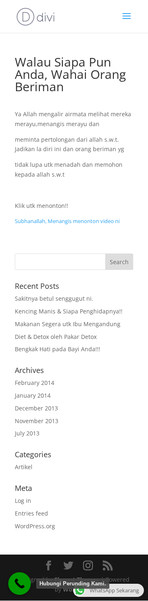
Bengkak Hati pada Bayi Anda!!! (57, 349)
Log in (23, 500)
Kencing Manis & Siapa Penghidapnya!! (69, 311)
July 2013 (27, 433)
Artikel (23, 467)
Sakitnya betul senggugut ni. (54, 298)
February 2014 (34, 383)
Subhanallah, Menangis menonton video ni (67, 221)
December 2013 (36, 408)
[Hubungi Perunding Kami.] (19, 583)
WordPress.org (35, 526)
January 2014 (33, 395)
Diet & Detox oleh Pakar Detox (56, 337)
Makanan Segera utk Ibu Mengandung (67, 324)
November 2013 (36, 421)
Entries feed (31, 513)
